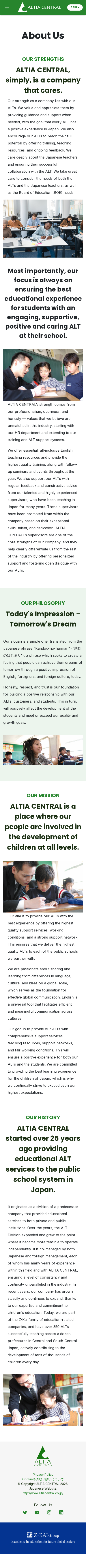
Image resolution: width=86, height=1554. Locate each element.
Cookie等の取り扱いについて (43, 1479)
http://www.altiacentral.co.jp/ (43, 1493)
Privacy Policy (43, 1474)
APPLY (75, 7)
